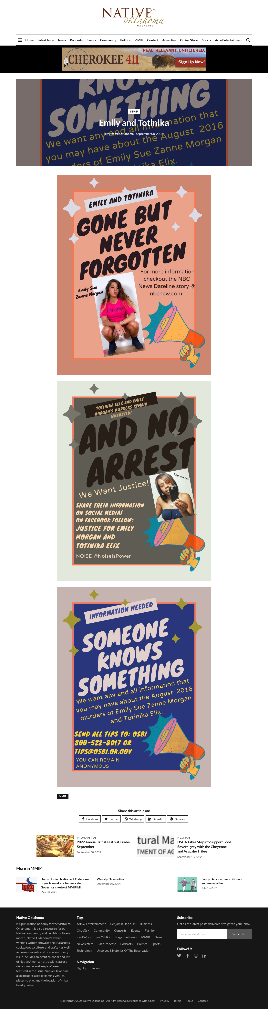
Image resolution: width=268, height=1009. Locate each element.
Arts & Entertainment (91, 924)
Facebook (92, 819)
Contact (152, 40)
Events (91, 40)
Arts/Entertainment (229, 40)
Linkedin (158, 819)
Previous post (87, 837)
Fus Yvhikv (103, 937)
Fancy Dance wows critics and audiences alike (222, 881)
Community (108, 40)
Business (146, 924)
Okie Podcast (107, 944)
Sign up (82, 968)
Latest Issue (46, 40)
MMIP (138, 40)
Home (29, 40)
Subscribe (239, 934)
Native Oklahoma (119, 133)
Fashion (150, 930)
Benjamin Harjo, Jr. (122, 924)
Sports (206, 40)
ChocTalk (83, 930)
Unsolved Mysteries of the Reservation (123, 950)
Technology (84, 950)
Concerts (120, 930)
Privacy (164, 1000)
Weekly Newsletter (111, 879)
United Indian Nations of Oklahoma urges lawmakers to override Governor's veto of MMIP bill (65, 883)
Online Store (189, 40)
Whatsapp (135, 819)
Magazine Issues (126, 937)
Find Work (84, 937)
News (62, 40)
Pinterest (180, 819)
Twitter (113, 819)
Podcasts (76, 40)
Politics (125, 40)
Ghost (151, 1000)
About (189, 1000)
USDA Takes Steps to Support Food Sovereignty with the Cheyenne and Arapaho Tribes (204, 846)
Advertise (169, 40)
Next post (184, 837)
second (96, 968)
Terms (177, 1000)
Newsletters (85, 944)
